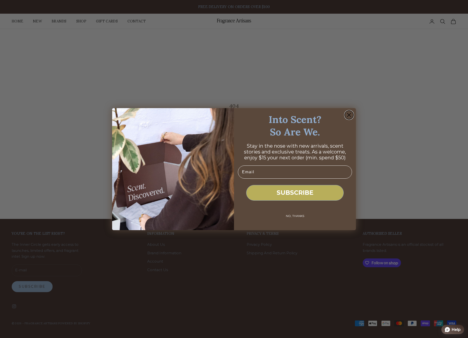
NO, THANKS (295, 216)
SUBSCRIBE (295, 192)
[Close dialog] (349, 115)
